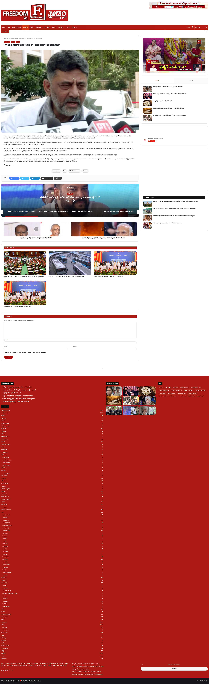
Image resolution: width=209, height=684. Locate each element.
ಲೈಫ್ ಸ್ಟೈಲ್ (4, 633)
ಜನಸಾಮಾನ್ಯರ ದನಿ (6, 510)
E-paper (68, 27)
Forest (3, 434)
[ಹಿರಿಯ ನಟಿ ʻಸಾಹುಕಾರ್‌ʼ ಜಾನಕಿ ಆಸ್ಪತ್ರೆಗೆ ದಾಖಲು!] (147, 410)
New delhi (5, 601)
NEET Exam (4, 468)
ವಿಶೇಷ (53, 27)
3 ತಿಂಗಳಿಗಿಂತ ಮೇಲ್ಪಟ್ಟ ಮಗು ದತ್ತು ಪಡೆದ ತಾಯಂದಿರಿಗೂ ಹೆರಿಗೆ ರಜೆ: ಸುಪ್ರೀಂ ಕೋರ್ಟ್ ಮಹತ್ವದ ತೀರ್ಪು (176, 201)
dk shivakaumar (75, 171)
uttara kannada (7, 572)
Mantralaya (5, 452)
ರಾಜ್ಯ (9, 27)
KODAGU (5, 546)
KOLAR (5, 549)
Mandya (5, 554)
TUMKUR (5, 567)
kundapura (4, 450)
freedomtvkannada (188, 390)
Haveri (5, 507)
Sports (3, 478)
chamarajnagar (5, 423)
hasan (5, 538)
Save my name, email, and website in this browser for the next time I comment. (25, 352)
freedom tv (175, 388)
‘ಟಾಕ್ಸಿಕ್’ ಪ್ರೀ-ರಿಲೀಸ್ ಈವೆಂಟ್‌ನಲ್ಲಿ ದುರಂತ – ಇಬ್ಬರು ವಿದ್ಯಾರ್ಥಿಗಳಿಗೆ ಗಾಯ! (170, 94)
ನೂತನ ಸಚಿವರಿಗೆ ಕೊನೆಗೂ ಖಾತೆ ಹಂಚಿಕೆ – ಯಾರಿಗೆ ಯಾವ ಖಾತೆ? (108, 277)
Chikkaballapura (7, 525)
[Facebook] (2, 670)
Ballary (3, 416)
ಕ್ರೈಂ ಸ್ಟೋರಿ (4, 504)
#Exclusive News (6, 410)
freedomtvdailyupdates (176, 390)
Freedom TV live (24, 681)
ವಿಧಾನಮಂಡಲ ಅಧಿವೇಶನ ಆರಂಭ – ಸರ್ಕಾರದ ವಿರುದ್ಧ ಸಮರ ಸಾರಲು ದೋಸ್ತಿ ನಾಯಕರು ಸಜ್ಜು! (24, 277)
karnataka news (200, 396)
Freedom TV (5, 439)
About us (74, 27)
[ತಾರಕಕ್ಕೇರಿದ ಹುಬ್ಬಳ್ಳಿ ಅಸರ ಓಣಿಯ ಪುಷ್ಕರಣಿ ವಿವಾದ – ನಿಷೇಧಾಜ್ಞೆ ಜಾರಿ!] (147, 118)
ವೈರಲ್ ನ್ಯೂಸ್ (47, 27)
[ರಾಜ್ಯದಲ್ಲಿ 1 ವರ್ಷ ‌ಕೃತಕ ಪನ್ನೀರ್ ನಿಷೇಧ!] (147, 103)
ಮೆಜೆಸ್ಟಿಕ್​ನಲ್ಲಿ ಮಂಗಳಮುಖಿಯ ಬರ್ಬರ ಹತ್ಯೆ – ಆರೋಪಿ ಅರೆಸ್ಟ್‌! (167, 87)
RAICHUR (5, 562)
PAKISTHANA (6, 606)
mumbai (5, 599)
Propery (4, 470)
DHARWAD (5, 533)
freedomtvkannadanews (200, 390)
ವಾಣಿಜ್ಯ (4, 638)
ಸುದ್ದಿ (18, 42)
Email (5, 346)
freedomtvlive (162, 393)
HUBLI (4, 541)
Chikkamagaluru (6, 426)
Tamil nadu (4, 481)
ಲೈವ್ (3, 635)
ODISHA (5, 604)
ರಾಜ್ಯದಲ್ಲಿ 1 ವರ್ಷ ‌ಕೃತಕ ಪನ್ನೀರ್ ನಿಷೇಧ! (162, 101)
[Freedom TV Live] (34, 12)
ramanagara (6, 473)
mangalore (6, 557)
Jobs (3, 447)
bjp (65, 171)
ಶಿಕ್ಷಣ (3, 651)
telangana (6, 630)
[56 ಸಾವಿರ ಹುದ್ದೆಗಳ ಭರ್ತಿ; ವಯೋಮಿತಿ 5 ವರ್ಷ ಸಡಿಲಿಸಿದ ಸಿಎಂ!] (147, 225)
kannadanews (191, 396)
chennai (5, 588)
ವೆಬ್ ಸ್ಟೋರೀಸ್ (5, 646)
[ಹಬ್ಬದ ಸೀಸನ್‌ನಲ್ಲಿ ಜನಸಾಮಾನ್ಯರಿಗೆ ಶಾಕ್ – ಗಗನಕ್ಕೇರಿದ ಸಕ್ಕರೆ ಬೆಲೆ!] (147, 111)
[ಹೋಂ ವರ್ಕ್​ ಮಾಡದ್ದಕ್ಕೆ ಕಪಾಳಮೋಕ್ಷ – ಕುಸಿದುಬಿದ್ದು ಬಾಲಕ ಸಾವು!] (131, 410)
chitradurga (6, 528)
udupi (4, 570)
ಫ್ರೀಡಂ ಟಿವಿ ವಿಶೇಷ (16, 27)
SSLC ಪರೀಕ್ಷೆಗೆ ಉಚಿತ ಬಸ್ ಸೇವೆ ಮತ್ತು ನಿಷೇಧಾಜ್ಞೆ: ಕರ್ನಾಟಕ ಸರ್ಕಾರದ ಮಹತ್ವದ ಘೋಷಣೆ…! (174, 209)
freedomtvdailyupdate (164, 390)
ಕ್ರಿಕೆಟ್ (3, 502)
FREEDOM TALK (5, 437)
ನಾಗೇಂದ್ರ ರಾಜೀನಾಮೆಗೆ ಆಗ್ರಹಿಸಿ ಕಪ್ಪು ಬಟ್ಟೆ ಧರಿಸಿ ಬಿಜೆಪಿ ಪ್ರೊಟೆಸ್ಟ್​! (23, 31)
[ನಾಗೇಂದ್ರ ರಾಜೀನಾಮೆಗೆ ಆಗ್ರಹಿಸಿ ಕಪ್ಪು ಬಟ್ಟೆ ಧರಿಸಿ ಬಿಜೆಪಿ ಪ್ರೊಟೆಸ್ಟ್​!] (114, 410)
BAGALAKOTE (6, 515)
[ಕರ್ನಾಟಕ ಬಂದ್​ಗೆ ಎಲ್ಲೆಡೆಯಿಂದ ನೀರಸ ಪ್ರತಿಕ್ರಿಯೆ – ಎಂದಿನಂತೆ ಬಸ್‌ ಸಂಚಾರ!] (70, 263)
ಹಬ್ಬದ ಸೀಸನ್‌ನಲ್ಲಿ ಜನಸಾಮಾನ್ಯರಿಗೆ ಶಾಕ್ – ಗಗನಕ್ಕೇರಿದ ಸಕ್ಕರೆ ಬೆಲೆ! (168, 108)
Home (3, 27)
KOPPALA (5, 552)
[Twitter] (4, 670)
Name (5, 340)
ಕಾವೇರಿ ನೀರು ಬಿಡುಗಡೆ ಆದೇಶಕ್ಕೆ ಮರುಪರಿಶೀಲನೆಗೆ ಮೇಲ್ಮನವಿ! (70, 199)
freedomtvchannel (184, 388)
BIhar (4, 586)
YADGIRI (5, 575)
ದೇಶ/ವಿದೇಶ (38, 27)
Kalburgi (5, 544)
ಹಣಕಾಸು (4, 659)
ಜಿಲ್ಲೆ (3, 512)
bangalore (161, 388)
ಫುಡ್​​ (3, 612)
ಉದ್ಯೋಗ (4, 494)
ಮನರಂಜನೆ (4, 617)
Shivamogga (6, 565)
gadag (5, 536)
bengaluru (6, 520)
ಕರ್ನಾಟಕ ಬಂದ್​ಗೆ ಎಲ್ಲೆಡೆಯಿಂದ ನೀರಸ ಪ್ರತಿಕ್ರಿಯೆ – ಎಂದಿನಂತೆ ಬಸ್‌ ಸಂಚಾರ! (66, 277)
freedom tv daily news (196, 388)
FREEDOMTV (168, 388)
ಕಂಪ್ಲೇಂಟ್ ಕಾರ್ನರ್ (6, 499)
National (4, 455)
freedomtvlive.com (172, 393)
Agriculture (6, 457)
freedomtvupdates (173, 396)
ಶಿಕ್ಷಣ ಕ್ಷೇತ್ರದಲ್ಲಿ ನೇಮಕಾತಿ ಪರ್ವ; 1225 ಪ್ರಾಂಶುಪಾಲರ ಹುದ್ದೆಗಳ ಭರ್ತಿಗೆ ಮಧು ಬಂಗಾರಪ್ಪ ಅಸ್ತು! (174, 216)
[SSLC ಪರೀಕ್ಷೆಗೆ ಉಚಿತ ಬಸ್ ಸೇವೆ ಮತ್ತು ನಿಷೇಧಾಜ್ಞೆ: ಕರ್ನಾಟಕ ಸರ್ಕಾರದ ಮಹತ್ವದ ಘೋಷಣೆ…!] (147, 211)
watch (85, 171)
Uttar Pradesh (6, 465)
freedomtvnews (181, 393)
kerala (5, 627)
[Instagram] (8, 670)
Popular (157, 80)
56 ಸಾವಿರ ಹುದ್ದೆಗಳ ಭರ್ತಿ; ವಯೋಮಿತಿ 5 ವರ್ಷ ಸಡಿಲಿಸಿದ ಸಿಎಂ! (167, 223)
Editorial (60, 27)
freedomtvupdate (163, 396)
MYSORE (5, 559)
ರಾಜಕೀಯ (25, 27)
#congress (56, 171)
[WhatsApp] (10, 670)
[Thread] (12, 670)
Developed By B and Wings (35, 681)
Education (7, 523)
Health (3, 442)
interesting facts (6, 444)
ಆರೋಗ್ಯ (4, 491)
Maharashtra (6, 463)
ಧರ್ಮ (3, 609)
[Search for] (206, 27)
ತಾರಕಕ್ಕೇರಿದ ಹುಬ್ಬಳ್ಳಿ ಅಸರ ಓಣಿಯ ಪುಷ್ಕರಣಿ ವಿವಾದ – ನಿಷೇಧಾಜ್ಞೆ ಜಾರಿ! (169, 116)
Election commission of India (10, 593)
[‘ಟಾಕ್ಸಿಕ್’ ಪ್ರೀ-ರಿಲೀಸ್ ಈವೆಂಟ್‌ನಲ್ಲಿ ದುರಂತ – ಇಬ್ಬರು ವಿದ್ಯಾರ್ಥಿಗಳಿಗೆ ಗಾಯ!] (147, 96)
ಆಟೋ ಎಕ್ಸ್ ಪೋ (6, 489)
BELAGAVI (5, 518)
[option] (70, 200)
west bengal (8, 591)
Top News (5, 413)
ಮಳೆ (3, 620)
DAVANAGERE (6, 531)
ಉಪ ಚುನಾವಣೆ (5, 497)
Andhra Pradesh (7, 460)
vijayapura (4, 486)
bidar (3, 421)
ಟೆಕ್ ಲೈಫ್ (4, 580)
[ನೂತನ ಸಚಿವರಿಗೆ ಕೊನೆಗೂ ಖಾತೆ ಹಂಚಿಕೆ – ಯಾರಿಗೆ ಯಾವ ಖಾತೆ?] (115, 263)
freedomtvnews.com (192, 393)
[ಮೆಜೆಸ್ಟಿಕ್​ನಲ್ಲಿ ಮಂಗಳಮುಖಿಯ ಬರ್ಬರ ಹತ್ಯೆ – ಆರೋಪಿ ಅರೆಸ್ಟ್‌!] (147, 89)
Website (75, 346)
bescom (4, 418)
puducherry (5, 476)
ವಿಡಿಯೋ (4, 640)
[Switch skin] (192, 27)
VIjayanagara (5, 484)
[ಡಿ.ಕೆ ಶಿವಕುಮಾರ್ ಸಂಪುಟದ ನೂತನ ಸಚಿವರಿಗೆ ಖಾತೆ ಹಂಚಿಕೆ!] (25, 293)
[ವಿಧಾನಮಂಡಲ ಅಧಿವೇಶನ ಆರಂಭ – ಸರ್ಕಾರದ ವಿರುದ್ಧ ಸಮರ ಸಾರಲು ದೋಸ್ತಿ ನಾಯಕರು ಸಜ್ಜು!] (25, 263)
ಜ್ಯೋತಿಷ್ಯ (4, 578)
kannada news (183, 396)
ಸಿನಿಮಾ (31, 27)
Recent (191, 80)
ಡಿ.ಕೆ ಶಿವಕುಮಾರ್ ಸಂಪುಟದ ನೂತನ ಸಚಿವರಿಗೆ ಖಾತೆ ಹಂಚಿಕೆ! (17, 307)
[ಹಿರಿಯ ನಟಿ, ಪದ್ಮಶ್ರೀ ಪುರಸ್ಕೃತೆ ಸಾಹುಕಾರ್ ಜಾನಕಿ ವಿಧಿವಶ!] (147, 400)
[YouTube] (6, 670)
